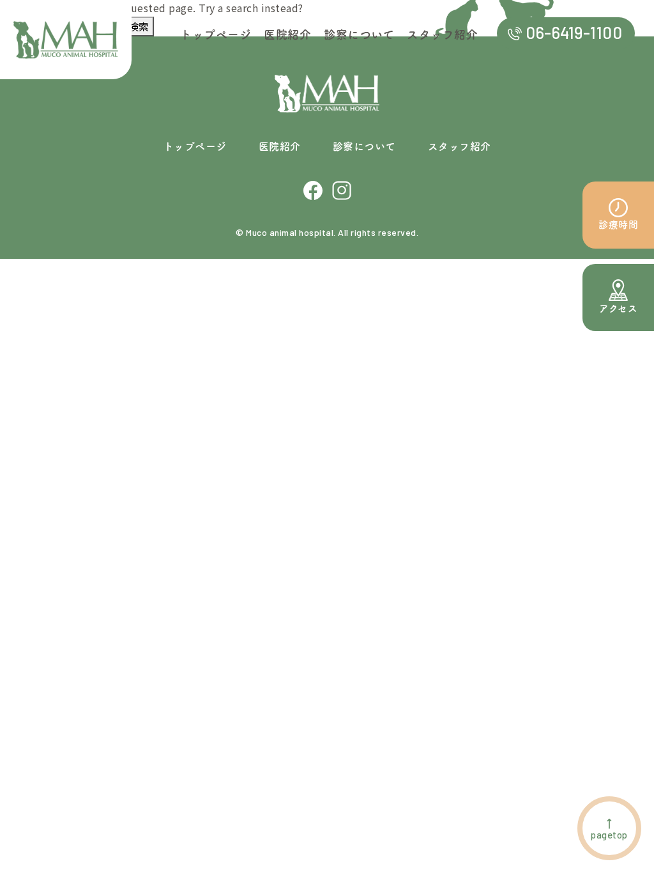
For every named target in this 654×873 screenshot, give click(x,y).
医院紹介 (280, 146)
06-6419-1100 (574, 32)
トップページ (195, 146)
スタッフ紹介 (459, 146)
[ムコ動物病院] (65, 40)
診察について (364, 146)
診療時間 (618, 224)
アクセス (618, 308)
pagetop (609, 834)
